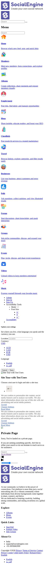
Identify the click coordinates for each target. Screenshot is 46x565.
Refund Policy (35, 553)
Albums (9, 513)
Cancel (4, 370)
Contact (40, 550)
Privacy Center (7, 553)
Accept (4, 405)
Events (9, 517)
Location (4, 338)
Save (12, 370)
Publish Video (12, 529)
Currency (5, 341)
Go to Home (6, 454)
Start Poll (10, 527)
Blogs (8, 515)
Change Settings (7, 407)
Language (5, 359)
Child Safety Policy (21, 553)
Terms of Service (29, 550)
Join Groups (11, 532)
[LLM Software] (9, 389)
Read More (5, 409)
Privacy (19, 550)
